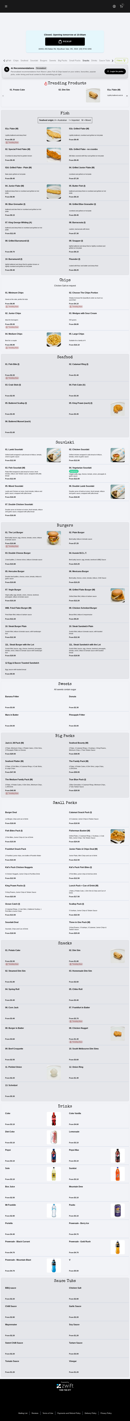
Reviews (35, 1413)
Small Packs (74, 60)
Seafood (24, 60)
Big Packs (62, 60)
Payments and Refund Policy (68, 1413)
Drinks (94, 60)
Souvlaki (34, 60)
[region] (65, 96)
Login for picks (116, 71)
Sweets (52, 60)
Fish (9, 60)
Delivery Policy (90, 1413)
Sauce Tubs (104, 60)
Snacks (86, 60)
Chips (16, 60)
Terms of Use (48, 1413)
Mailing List (22, 1413)
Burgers (43, 60)
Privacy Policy (106, 1413)
